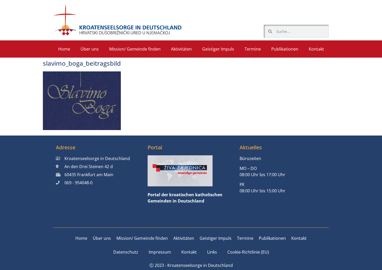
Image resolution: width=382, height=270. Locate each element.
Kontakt (316, 49)
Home (64, 49)
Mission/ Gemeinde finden (135, 49)
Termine (253, 49)
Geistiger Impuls (218, 49)
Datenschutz (125, 252)
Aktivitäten (181, 49)
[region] (314, 226)
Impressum (160, 252)
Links (212, 252)
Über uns (90, 49)
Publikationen (284, 49)
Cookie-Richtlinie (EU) (248, 252)
